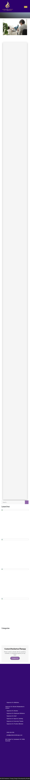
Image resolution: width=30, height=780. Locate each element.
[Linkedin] (17, 38)
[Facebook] (13, 38)
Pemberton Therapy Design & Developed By (15, 778)
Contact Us (15, 658)
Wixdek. (28, 778)
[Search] (27, 502)
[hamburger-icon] (25, 7)
